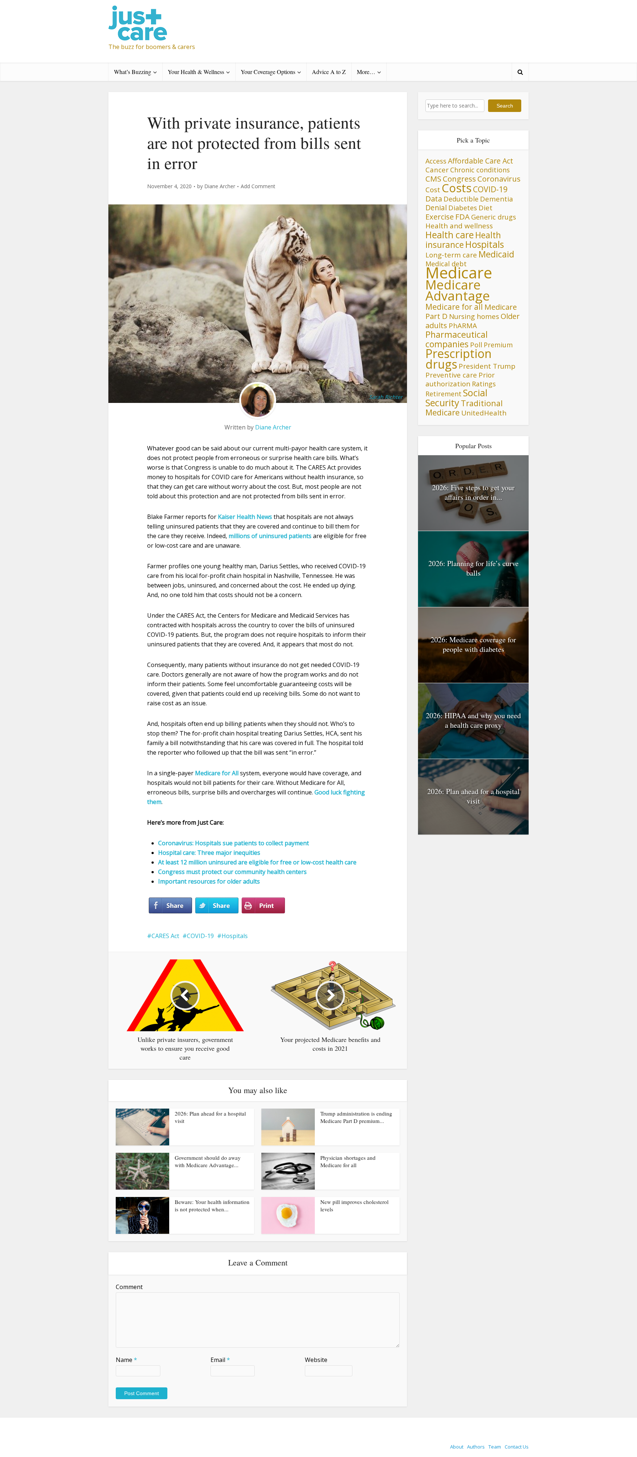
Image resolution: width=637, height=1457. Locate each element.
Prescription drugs (458, 358)
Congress (459, 178)
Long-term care (451, 254)
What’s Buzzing (132, 72)
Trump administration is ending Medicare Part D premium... (356, 1117)
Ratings (484, 383)
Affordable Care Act (480, 161)
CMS (433, 178)
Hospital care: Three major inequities (209, 853)
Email (220, 1360)
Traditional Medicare (464, 408)
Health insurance (463, 239)
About (456, 1446)
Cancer (437, 169)
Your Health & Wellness (196, 72)
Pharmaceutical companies (456, 339)
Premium (498, 344)
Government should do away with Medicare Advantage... (208, 1161)
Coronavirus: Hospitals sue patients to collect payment (233, 843)
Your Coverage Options (268, 72)
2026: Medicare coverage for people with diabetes (473, 644)
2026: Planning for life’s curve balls (473, 568)
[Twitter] (217, 905)
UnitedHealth (484, 413)
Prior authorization (460, 379)
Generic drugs (493, 216)
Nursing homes (474, 316)
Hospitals (235, 936)
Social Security (456, 397)
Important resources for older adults (209, 881)
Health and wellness (459, 226)
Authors (476, 1446)
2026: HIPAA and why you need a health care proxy (473, 720)
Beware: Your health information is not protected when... (212, 1205)
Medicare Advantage (457, 290)
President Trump (487, 366)
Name (126, 1360)
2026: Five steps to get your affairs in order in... (473, 492)
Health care (449, 234)
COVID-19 (200, 936)
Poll (476, 344)
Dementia (496, 198)
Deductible (460, 198)
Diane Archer (219, 186)
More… (366, 72)
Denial (436, 208)
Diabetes (462, 207)
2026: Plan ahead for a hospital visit (473, 796)
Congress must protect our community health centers (232, 872)
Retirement (443, 393)
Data (433, 198)
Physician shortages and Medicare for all (348, 1161)
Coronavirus (499, 178)
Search (505, 106)
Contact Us (517, 1446)
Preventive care (451, 374)
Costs (456, 188)
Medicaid (496, 254)
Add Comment (258, 186)
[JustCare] (137, 23)
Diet (485, 207)
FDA (462, 216)
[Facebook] (170, 905)
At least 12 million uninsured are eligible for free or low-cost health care (257, 862)
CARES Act (165, 936)
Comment (129, 1287)
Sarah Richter (386, 396)
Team (494, 1446)
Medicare (458, 272)
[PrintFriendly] (263, 905)
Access (435, 161)
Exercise (439, 217)
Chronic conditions (480, 169)
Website (316, 1360)
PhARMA (463, 325)
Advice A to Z (329, 72)
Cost (432, 189)
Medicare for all (454, 307)
